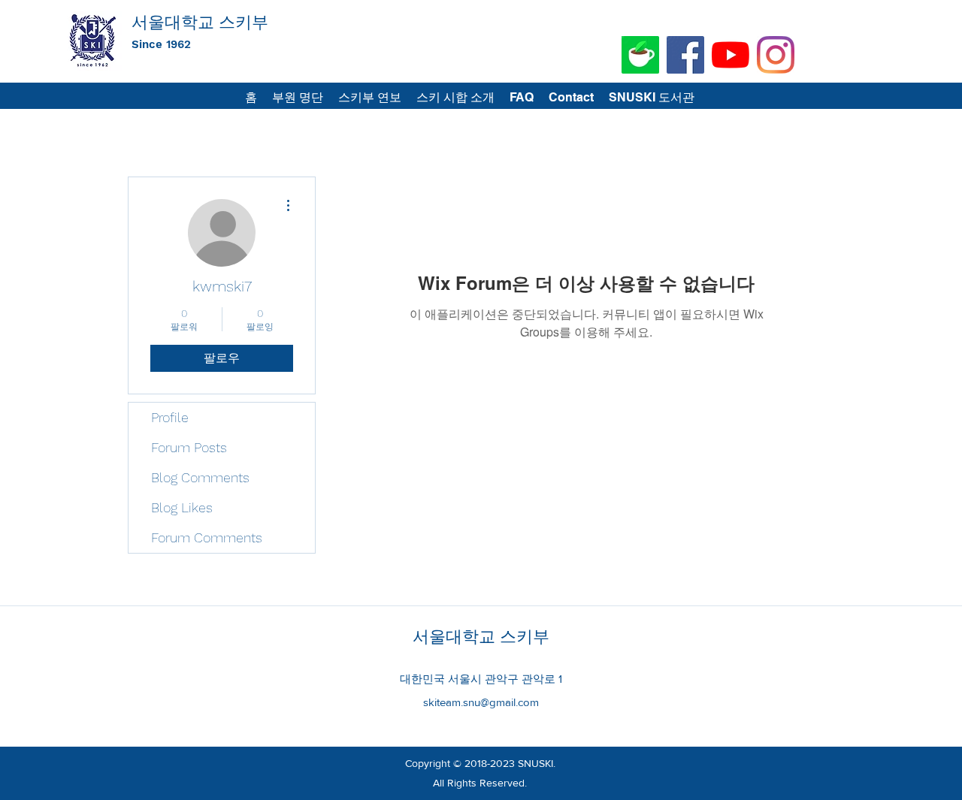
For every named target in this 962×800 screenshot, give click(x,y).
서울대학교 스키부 (200, 22)
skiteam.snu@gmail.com (481, 702)
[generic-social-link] (640, 55)
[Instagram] (775, 55)
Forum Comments (206, 537)
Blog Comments (200, 477)
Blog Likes (182, 507)
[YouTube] (730, 55)
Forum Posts (189, 447)
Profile (170, 417)
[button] (651, 97)
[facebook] (685, 55)
